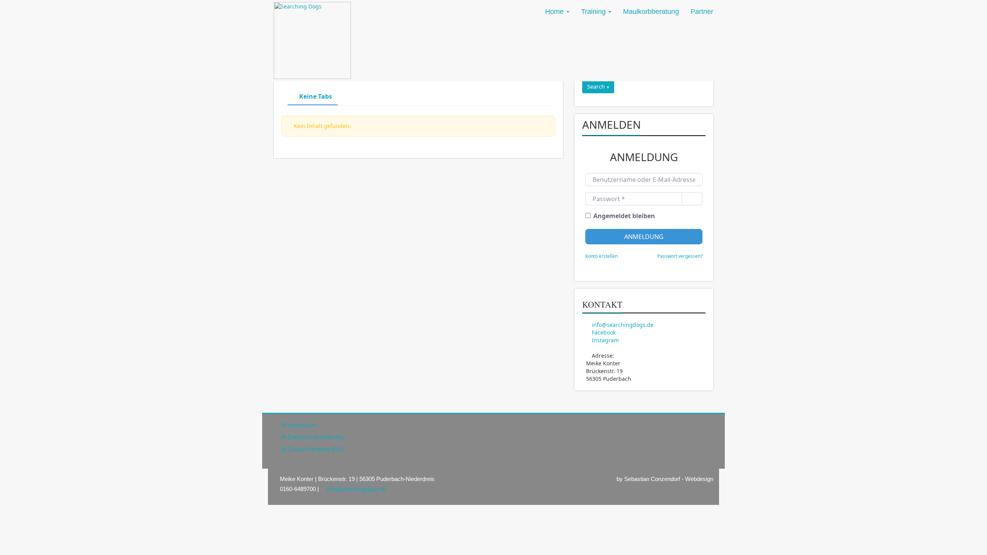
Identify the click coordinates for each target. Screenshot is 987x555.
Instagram (605, 340)
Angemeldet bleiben (624, 216)
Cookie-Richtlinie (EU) (316, 449)
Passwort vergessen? (679, 256)
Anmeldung (644, 236)
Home (554, 11)
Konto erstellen (601, 256)
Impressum (302, 425)
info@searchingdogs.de (623, 324)
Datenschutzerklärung (315, 437)
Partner (702, 11)
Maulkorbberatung (651, 11)
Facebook (604, 332)
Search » (598, 86)
